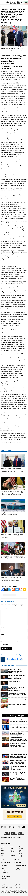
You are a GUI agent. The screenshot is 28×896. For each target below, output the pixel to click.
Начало (2, 6)
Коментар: (4, 609)
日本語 (2, 853)
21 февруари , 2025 (14, 25)
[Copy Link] (24, 589)
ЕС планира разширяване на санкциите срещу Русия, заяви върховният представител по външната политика (18, 727)
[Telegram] (17, 589)
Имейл (3, 634)
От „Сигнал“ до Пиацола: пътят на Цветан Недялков (17, 693)
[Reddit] (13, 589)
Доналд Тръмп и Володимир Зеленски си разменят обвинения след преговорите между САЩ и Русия (13, 471)
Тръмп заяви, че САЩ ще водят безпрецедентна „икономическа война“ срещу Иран (18, 762)
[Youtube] (15, 833)
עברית (2, 851)
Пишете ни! (16, 859)
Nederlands (12, 855)
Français (12, 846)
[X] (6, 589)
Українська (21, 846)
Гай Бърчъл (4, 25)
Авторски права (4, 861)
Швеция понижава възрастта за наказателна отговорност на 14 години (18, 739)
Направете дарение (16, 837)
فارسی (20, 856)
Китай (3, 870)
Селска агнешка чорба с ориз (17, 699)
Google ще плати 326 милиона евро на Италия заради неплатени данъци (11, 514)
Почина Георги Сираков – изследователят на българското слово (16, 677)
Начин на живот (6, 876)
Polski (20, 853)
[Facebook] (2, 589)
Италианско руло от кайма (17, 704)
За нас (2, 859)
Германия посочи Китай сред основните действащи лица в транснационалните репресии (19, 721)
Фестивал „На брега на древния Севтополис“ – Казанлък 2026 (15, 671)
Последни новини (5, 837)
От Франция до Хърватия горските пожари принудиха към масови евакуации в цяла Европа (18, 745)
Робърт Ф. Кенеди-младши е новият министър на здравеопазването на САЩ (11, 579)
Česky (20, 850)
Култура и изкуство (21, 865)
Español (2, 850)
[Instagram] (9, 589)
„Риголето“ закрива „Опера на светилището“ (18, 778)
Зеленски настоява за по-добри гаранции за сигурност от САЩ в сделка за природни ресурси (12, 493)
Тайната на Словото (14, 681)
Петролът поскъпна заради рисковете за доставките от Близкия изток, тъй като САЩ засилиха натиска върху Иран (18, 756)
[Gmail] (20, 589)
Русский (12, 856)
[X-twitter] (8, 833)
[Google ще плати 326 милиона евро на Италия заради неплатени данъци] (13, 506)
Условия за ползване (5, 862)
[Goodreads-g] (12, 833)
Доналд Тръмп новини (9, 595)
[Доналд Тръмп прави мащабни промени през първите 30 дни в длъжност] (13, 528)
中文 (2, 848)
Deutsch (11, 848)
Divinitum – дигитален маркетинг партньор (18, 892)
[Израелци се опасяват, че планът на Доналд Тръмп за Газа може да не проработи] (13, 549)
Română (21, 848)
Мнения (4, 878)
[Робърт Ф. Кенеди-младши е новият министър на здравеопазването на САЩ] (13, 571)
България (4, 865)
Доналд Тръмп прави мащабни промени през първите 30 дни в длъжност (12, 536)
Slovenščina (21, 851)
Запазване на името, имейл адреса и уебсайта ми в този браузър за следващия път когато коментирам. (14, 642)
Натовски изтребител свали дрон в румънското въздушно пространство (19, 733)
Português (12, 851)
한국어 (2, 855)
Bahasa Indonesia (4, 856)
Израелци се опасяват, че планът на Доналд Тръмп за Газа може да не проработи (13, 557)
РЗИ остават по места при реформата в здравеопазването (16, 688)
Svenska (12, 853)
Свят (3, 868)
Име (2, 627)
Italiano (11, 850)
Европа (7, 6)
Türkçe (20, 855)
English (2, 846)
